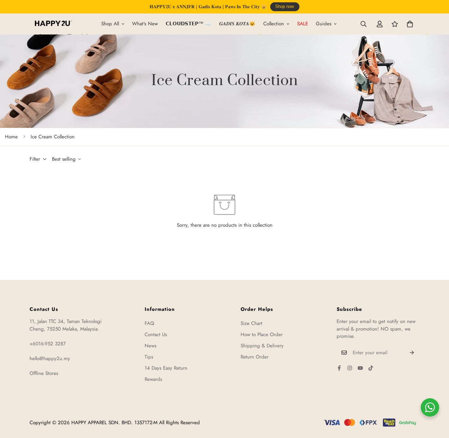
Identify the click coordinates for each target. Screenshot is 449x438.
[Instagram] (349, 368)
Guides (323, 23)
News (150, 345)
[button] (409, 24)
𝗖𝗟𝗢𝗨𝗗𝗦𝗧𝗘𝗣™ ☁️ (188, 23)
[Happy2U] (53, 23)
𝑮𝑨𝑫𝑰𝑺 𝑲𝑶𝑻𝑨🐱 (237, 23)
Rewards (153, 379)
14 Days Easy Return (166, 368)
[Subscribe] (412, 352)
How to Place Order (262, 334)
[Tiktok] (371, 368)
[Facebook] (339, 368)
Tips (149, 356)
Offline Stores (44, 373)
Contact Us (156, 334)
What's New (145, 23)
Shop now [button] (284, 6)
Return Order (255, 356)
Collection (273, 23)
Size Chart (251, 323)
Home (11, 136)
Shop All (110, 23)
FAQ (149, 323)
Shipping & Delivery (262, 345)
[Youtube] (360, 368)
